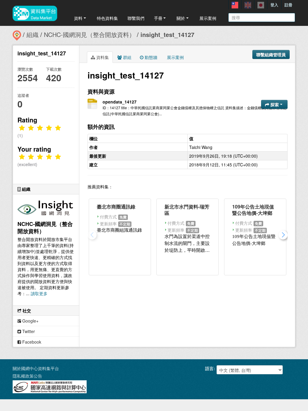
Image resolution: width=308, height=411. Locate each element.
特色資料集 (107, 18)
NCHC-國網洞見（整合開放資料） (89, 34)
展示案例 (207, 18)
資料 (78, 18)
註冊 (288, 5)
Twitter (28, 331)
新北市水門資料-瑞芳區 (187, 209)
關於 (181, 18)
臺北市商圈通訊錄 (116, 206)
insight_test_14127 (167, 34)
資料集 (102, 57)
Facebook (31, 342)
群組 (126, 57)
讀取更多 (39, 293)
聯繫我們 (136, 18)
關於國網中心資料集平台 (36, 368)
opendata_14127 (120, 102)
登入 (274, 5)
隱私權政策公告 (27, 376)
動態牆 (150, 57)
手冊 (158, 18)
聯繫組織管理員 (271, 54)
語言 (209, 368)
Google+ (29, 321)
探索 (274, 104)
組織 (32, 34)
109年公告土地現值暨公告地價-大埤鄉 (253, 209)
